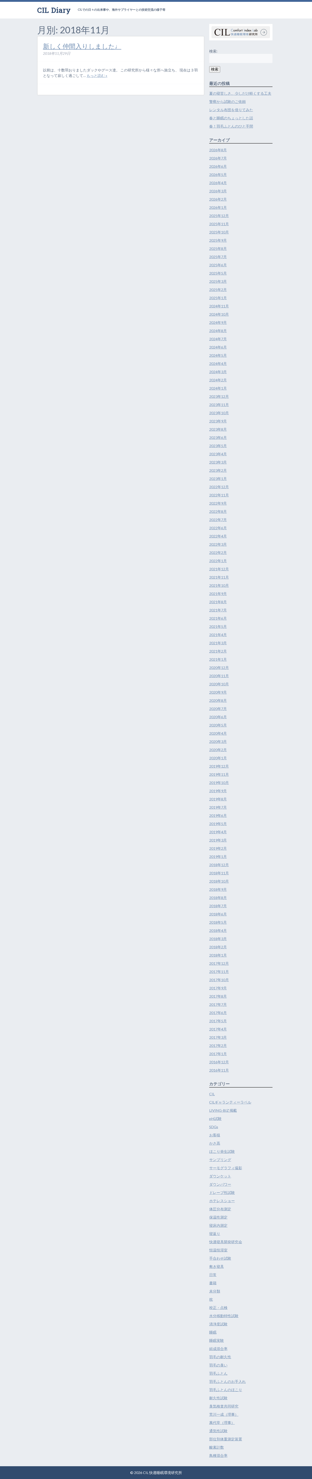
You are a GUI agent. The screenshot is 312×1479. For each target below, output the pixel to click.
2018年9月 (218, 889)
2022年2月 (218, 552)
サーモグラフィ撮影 (225, 1168)
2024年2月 (218, 380)
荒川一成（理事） (223, 1414)
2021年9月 (218, 593)
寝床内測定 (218, 1225)
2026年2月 (218, 199)
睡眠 (213, 1332)
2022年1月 (218, 561)
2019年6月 (218, 815)
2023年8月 (218, 429)
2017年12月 (219, 963)
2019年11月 (219, 774)
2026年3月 (218, 191)
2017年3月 (218, 1037)
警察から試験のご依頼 (227, 101)
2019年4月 (218, 832)
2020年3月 (218, 741)
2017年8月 (218, 996)
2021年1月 (218, 659)
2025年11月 (219, 224)
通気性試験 (218, 1431)
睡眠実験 (216, 1340)
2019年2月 (218, 848)
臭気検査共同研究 (223, 1406)
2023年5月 (218, 445)
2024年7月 (218, 339)
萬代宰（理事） (222, 1422)
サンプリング (220, 1159)
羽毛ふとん (218, 1373)
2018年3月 (218, 938)
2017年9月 (218, 988)
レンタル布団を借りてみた (231, 110)
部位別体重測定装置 (225, 1439)
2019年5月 (218, 823)
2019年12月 (219, 766)
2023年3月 (218, 462)
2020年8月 (218, 700)
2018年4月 (218, 930)
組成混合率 (218, 1348)
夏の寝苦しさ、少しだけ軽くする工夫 (240, 93)
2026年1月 (218, 207)
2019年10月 (219, 782)
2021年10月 (219, 585)
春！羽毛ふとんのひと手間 (231, 126)
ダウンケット (220, 1176)
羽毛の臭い (218, 1365)
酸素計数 (216, 1447)
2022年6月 (218, 528)
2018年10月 (219, 881)
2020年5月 (218, 725)
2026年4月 (218, 183)
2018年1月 (218, 955)
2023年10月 (219, 413)
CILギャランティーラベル (230, 1102)
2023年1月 (218, 478)
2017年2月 (218, 1045)
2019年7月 (218, 807)
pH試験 (215, 1118)
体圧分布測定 (220, 1209)
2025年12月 (219, 215)
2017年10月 (219, 980)
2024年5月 (218, 355)
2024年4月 (218, 363)
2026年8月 (218, 150)
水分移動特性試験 (223, 1316)
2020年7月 (218, 708)
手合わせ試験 (220, 1258)
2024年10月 (219, 314)
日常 (213, 1274)
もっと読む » (97, 75)
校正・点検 (218, 1307)
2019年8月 (218, 799)
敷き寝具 (216, 1266)
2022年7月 (218, 519)
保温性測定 (218, 1217)
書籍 (213, 1283)
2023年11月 (219, 404)
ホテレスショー (222, 1200)
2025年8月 (218, 248)
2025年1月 (218, 298)
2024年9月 (218, 322)
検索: (213, 51)
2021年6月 (218, 618)
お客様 (214, 1135)
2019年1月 (218, 856)
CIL (212, 1094)
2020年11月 (219, 676)
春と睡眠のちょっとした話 (231, 118)
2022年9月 (218, 503)
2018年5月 (218, 922)
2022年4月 (218, 536)
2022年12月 (219, 487)
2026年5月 (218, 174)
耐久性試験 (218, 1398)
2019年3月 (218, 840)
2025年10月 (219, 232)
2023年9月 (218, 421)
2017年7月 (218, 1004)
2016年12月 (219, 1062)
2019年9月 (218, 791)
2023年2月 (218, 470)
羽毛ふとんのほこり (225, 1389)
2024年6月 (218, 347)
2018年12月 (219, 865)
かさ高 (214, 1143)
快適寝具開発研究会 (225, 1242)
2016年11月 (219, 1070)
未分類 (214, 1291)
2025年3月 (218, 281)
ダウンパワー (220, 1184)
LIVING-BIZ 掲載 (223, 1110)
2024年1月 (218, 388)
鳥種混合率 (218, 1455)
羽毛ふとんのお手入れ (227, 1381)
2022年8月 (218, 511)
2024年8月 (218, 330)
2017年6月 (218, 1012)
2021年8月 (218, 602)
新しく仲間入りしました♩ (82, 46)
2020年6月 (218, 717)
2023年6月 (218, 437)
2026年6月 (218, 166)
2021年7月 (218, 610)
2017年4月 (218, 1029)
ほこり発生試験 (222, 1151)
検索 (214, 69)
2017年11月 (219, 971)
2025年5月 (218, 273)
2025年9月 (218, 240)
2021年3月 (218, 643)
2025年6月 (218, 265)
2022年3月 (218, 544)
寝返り (214, 1233)
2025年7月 (218, 256)
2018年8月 (218, 897)
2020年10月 (219, 684)
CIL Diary (54, 10)
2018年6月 (218, 914)
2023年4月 (218, 454)
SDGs (213, 1127)
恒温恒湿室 (218, 1250)
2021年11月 (219, 577)
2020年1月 (218, 758)
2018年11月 (219, 873)
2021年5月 (218, 626)
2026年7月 (218, 158)
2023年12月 (219, 396)
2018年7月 (218, 906)
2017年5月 (218, 1021)
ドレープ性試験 (222, 1192)
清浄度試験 (218, 1324)
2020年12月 (219, 667)
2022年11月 (219, 495)
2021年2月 (218, 651)
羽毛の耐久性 (220, 1357)
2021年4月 (218, 634)
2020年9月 (218, 692)
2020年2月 (218, 749)
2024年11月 (219, 306)
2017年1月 (218, 1054)
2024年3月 (218, 372)
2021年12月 (219, 569)
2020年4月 (218, 733)
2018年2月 (218, 947)
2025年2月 (218, 289)
